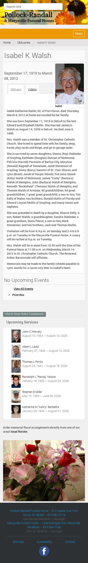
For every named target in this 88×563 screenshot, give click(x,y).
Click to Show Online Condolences (24, 314)
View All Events (23, 289)
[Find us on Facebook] (44, 551)
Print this (18, 295)
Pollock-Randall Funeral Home (29, 511)
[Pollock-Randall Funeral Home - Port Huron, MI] (40, 14)
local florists (19, 431)
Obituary (16, 89)
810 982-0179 (56, 515)
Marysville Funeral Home (22, 523)
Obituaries (23, 42)
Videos (32, 89)
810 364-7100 (52, 527)
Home (7, 42)
